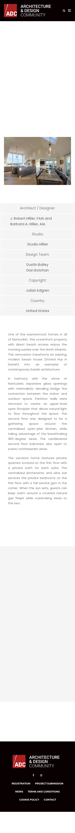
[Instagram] (41, 775)
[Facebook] (33, 775)
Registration (21, 783)
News (19, 791)
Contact (50, 799)
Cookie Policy (29, 799)
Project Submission (49, 783)
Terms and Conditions (44, 791)
